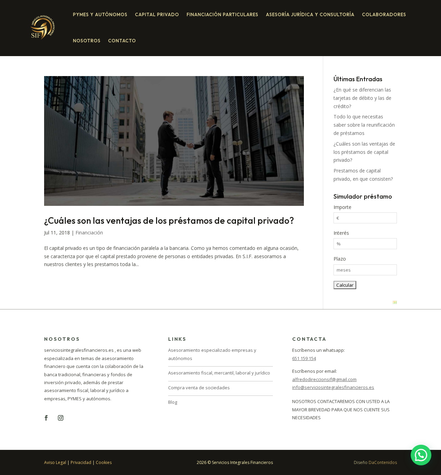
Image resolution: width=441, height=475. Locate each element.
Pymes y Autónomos (100, 14)
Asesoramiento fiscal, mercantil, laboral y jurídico (219, 373)
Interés (341, 233)
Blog (172, 402)
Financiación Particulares (222, 14)
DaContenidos (383, 462)
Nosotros (87, 40)
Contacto (122, 40)
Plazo (340, 258)
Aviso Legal (55, 462)
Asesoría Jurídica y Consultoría (310, 14)
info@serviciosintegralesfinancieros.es (333, 387)
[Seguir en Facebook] (46, 417)
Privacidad (81, 462)
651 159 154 (304, 358)
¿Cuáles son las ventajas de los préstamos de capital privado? (169, 220)
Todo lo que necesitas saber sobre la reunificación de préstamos (364, 124)
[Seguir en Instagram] (60, 417)
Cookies (104, 462)
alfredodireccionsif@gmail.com (324, 379)
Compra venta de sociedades (199, 387)
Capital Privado (157, 14)
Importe (342, 207)
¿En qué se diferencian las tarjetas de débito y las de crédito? (362, 97)
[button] (421, 455)
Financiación (89, 232)
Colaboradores (384, 14)
